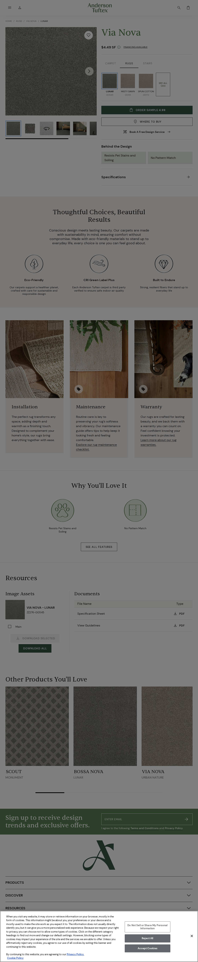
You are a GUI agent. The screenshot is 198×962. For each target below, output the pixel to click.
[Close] (192, 936)
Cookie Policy (15, 958)
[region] (99, 936)
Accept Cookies (147, 948)
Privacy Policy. (75, 954)
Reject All (147, 938)
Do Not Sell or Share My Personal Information (147, 927)
